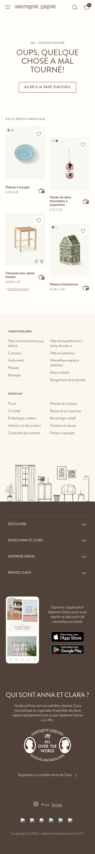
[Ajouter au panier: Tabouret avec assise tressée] (42, 276)
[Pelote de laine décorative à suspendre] (70, 163)
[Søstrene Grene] (35, 7)
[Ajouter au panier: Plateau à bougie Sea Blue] (42, 190)
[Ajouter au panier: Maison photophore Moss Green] (86, 287)
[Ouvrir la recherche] (75, 7)
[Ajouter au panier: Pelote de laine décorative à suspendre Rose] (86, 201)
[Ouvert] (8, 7)
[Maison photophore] (70, 250)
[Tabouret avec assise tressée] (25, 239)
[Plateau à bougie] (25, 153)
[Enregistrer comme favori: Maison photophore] (83, 230)
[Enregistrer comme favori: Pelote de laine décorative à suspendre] (83, 144)
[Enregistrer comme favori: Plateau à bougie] (38, 133)
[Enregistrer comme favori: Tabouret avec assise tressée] (38, 220)
